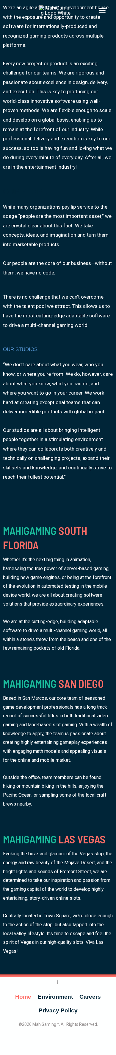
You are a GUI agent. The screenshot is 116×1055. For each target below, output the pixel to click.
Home (23, 997)
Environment (55, 997)
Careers (90, 997)
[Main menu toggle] (102, 10)
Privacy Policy (58, 1010)
